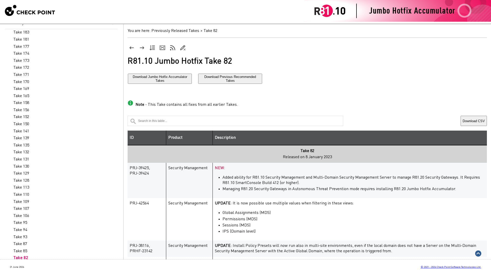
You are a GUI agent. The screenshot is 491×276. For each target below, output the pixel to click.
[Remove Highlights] (183, 48)
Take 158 (21, 103)
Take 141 (21, 131)
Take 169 (21, 89)
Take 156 (21, 110)
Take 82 (20, 258)
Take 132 (21, 152)
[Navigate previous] (132, 48)
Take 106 (21, 216)
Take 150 (21, 124)
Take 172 (21, 68)
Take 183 (21, 32)
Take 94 (20, 230)
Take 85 (20, 251)
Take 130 (21, 167)
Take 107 (21, 209)
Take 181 (21, 40)
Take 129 (21, 173)
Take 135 (21, 145)
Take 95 (20, 223)
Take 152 (21, 117)
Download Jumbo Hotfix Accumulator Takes (160, 79)
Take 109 (21, 202)
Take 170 (21, 82)
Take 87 (20, 244)
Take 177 (21, 47)
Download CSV (474, 121)
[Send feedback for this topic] (162, 48)
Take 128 (21, 181)
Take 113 (21, 188)
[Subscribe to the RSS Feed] (173, 48)
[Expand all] (152, 48)
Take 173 (21, 61)
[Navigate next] (142, 48)
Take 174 (21, 54)
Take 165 (21, 96)
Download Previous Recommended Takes (230, 79)
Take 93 (20, 237)
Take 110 (21, 195)
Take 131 (21, 159)
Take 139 (21, 138)
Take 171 (21, 75)
